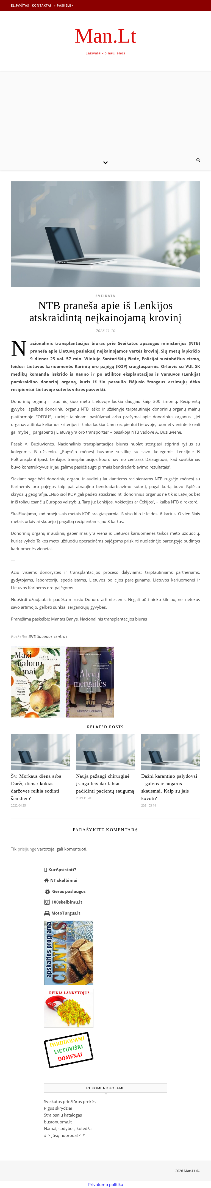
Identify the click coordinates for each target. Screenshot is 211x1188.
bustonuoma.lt (58, 1122)
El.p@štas (20, 5)
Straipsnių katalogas (63, 1115)
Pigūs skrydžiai (58, 1108)
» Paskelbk (64, 5)
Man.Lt (105, 35)
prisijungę (27, 849)
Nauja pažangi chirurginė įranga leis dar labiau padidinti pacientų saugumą (105, 783)
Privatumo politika (105, 1184)
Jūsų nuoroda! (64, 1135)
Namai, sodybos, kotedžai (68, 1128)
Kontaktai (41, 5)
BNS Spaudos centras (48, 636)
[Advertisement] (105, 112)
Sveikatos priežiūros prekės (70, 1101)
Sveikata (105, 295)
